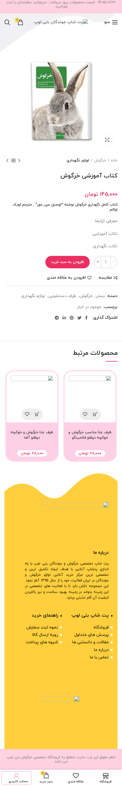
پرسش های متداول (91, 635)
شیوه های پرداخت (42, 642)
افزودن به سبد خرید (67, 262)
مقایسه (105, 278)
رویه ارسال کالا (45, 635)
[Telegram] (57, 318)
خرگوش (100, 160)
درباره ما (101, 650)
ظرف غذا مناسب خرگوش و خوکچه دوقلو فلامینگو (89, 435)
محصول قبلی (19, 160)
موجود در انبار (89, 307)
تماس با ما (99, 657)
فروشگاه (101, 627)
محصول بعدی (7, 160)
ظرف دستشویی (62, 296)
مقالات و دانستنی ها (90, 642)
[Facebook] (86, 318)
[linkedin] (64, 318)
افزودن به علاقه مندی (66, 278)
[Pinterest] (72, 318)
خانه (114, 160)
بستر (100, 296)
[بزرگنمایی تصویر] (107, 140)
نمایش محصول (95, 414)
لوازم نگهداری (78, 160)
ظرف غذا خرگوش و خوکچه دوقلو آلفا (32, 435)
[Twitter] (79, 318)
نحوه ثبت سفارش (42, 627)
